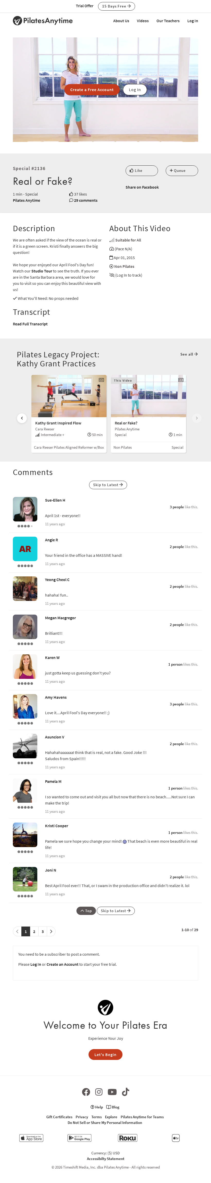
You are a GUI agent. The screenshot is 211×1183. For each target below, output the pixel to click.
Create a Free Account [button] (92, 89)
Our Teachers (168, 20)
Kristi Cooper (56, 825)
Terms (96, 1116)
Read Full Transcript (30, 323)
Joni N (50, 870)
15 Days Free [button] (114, 6)
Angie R (51, 539)
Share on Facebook (142, 187)
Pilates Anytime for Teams (142, 1116)
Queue (179, 170)
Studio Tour (41, 270)
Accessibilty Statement (105, 1158)
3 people (177, 506)
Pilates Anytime (26, 200)
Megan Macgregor (60, 617)
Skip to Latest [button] (106, 484)
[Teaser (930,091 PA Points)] (25, 722)
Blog (115, 1107)
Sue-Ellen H (55, 500)
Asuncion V (54, 736)
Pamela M (53, 781)
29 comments (86, 200)
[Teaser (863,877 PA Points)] (25, 851)
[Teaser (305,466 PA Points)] (25, 643)
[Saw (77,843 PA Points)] (25, 525)
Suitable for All (128, 240)
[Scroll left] (22, 418)
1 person (175, 664)
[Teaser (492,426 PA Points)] (25, 895)
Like (138, 170)
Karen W (52, 657)
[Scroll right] (197, 418)
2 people (177, 546)
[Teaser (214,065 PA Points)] (25, 683)
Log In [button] (135, 89)
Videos (143, 20)
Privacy (82, 1116)
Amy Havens (56, 697)
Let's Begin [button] (105, 1054)
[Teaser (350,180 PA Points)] (25, 762)
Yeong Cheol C (57, 579)
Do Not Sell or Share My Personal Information (105, 1122)
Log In (192, 20)
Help (98, 1107)
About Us (121, 20)
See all (187, 354)
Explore (111, 1116)
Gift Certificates (59, 1116)
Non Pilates (124, 266)
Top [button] (88, 910)
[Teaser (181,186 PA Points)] (25, 565)
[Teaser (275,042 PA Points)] (25, 806)
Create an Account (62, 964)
